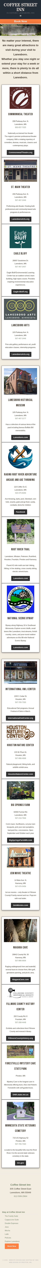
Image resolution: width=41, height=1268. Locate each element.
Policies (8, 1238)
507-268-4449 (20, 1022)
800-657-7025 (20, 127)
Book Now (20, 21)
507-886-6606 (20, 961)
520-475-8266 (20, 493)
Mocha (7, 1230)
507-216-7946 (20, 818)
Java (7, 1227)
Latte (7, 1234)
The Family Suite (11, 1216)
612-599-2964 (20, 1196)
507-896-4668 (20, 758)
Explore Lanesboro (12, 1241)
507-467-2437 (20, 267)
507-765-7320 (20, 702)
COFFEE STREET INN (20, 7)
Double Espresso (11, 1223)
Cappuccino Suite (12, 1220)
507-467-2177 (20, 418)
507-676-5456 (20, 886)
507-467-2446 (20, 200)
